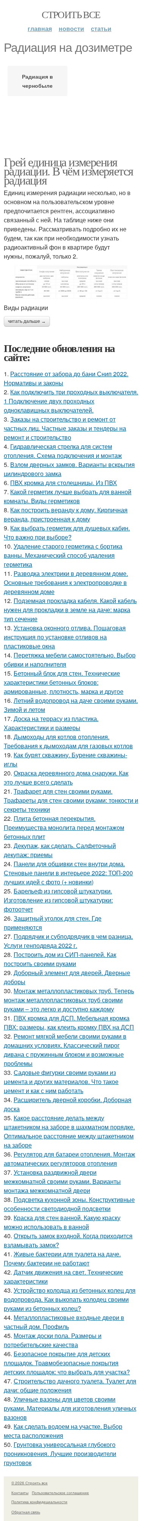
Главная (40, 28)
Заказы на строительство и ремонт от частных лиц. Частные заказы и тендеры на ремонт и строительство (65, 428)
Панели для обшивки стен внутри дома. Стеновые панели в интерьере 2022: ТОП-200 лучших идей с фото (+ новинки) (68, 872)
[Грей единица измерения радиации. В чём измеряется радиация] (71, 282)
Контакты (19, 1492)
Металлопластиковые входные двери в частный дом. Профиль (64, 1322)
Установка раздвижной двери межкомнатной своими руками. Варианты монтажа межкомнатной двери (62, 1181)
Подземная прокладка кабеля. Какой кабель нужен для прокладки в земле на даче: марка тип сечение (70, 609)
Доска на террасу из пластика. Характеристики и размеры (51, 723)
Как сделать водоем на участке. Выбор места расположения (63, 1431)
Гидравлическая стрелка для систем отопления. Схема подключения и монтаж (63, 451)
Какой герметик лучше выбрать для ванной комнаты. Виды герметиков (67, 496)
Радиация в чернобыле (37, 81)
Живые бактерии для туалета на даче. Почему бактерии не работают (62, 1258)
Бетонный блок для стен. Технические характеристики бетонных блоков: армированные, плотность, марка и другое (63, 682)
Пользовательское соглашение (60, 1492)
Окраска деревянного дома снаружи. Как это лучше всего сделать (66, 777)
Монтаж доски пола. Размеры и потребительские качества (52, 1340)
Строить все (71, 14)
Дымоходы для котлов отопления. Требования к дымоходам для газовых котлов (68, 741)
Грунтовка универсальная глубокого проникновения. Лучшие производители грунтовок (60, 1453)
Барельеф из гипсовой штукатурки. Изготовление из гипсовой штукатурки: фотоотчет (58, 900)
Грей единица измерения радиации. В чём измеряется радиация (68, 170)
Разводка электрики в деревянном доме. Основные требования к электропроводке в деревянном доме (66, 582)
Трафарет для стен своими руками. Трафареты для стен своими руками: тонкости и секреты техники (71, 800)
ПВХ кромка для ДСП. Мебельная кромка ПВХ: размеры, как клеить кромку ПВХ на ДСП (69, 1022)
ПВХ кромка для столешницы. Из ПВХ (63, 482)
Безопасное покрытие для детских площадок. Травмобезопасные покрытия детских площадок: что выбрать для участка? (67, 1362)
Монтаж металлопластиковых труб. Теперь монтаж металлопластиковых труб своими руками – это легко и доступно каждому (69, 999)
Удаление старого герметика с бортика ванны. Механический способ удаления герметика (63, 555)
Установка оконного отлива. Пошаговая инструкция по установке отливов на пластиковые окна (65, 636)
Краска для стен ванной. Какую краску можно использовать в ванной (62, 1222)
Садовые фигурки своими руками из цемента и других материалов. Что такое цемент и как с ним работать (61, 1081)
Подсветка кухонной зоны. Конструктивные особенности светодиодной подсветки (69, 1204)
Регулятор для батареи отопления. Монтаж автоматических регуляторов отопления (69, 1158)
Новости (71, 28)
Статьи (101, 28)
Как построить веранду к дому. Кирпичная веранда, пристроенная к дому (66, 514)
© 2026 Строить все (29, 1482)
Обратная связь (25, 1512)
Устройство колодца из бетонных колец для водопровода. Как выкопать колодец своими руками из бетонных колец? (70, 1299)
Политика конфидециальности (39, 1501)
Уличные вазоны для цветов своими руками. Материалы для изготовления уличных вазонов (70, 1408)
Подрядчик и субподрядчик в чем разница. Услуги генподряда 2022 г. (68, 941)
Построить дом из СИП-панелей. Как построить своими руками (60, 959)
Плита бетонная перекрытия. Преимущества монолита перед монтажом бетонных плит (64, 827)
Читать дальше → (27, 321)
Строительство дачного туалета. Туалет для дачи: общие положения (70, 1385)
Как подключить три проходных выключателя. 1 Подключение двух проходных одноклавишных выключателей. (71, 401)
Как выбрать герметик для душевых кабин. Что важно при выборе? (67, 532)
